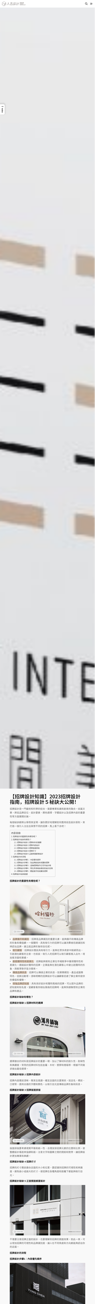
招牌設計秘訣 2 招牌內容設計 (28, 845)
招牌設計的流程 (19, 856)
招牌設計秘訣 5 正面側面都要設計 (30, 853)
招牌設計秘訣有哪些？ (22, 839)
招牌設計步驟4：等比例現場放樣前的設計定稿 (35, 868)
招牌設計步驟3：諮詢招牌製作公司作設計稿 (34, 865)
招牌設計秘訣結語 (20, 874)
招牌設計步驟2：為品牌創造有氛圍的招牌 (33, 862)
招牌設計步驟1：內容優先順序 (29, 859)
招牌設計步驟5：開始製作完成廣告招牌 (32, 871)
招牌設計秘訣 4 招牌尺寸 (26, 851)
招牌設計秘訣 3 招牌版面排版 (28, 848)
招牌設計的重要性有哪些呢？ (25, 836)
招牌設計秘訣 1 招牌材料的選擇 (29, 842)
